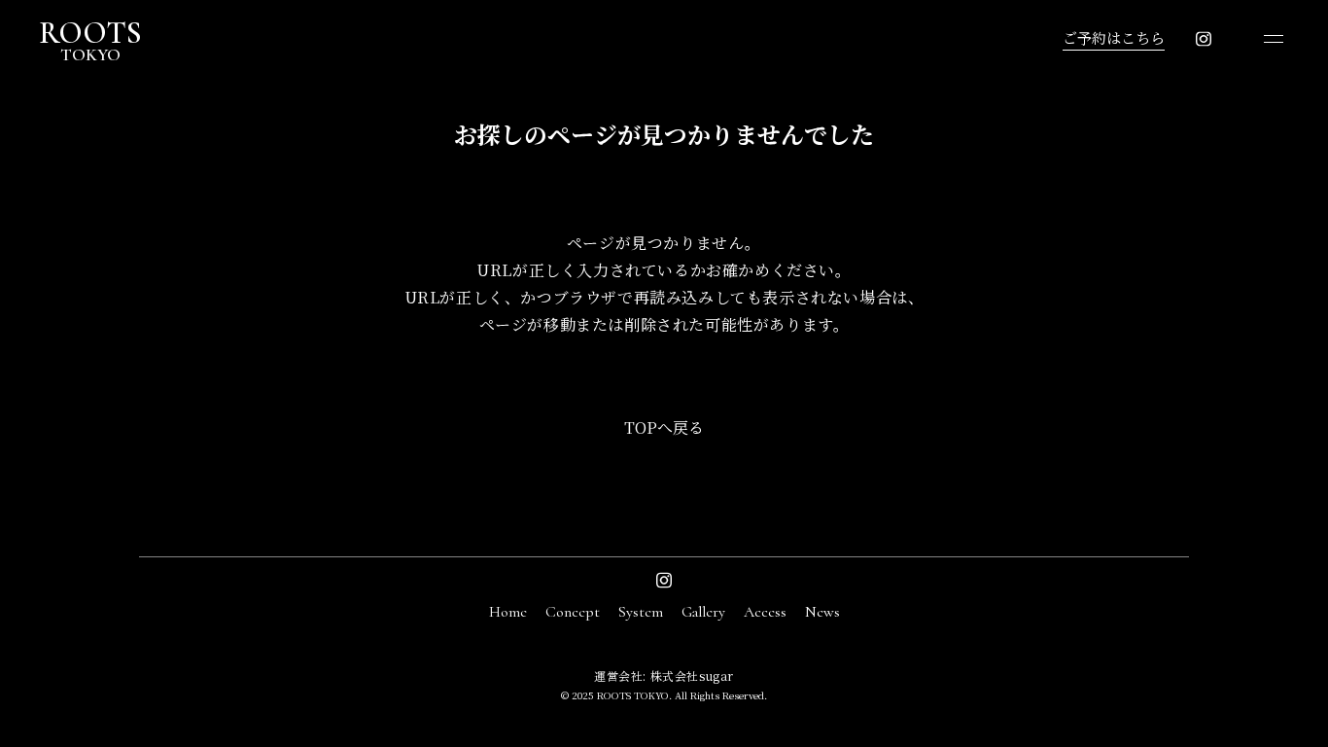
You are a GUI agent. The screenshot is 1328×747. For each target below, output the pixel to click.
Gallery (703, 612)
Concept (572, 612)
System (640, 612)
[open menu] (1273, 39)
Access (765, 612)
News (822, 612)
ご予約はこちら (1114, 37)
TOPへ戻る (664, 427)
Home (508, 612)
